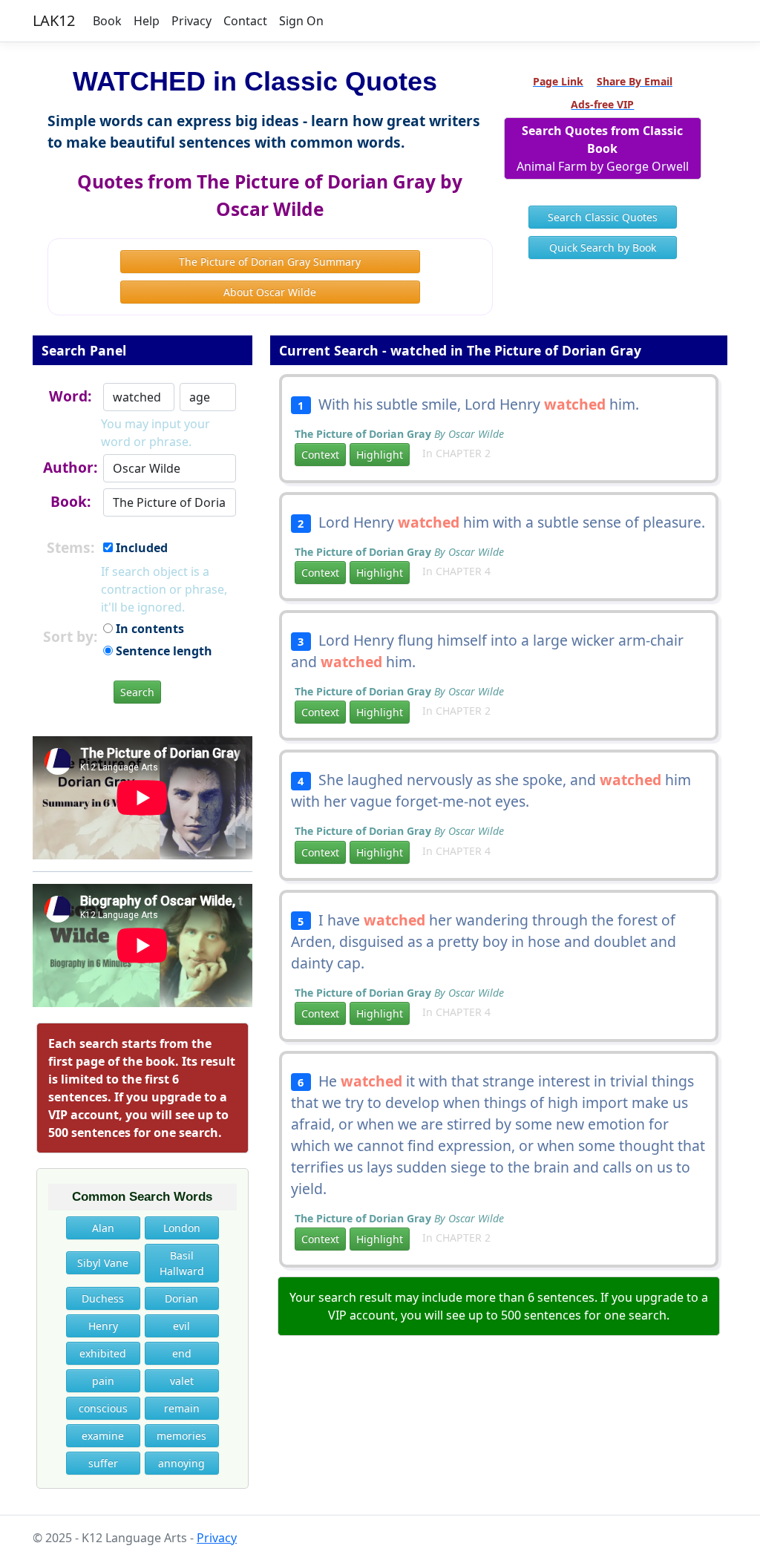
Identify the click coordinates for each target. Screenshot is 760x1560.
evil (181, 1326)
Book (107, 21)
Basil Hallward (182, 1263)
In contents (148, 628)
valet (182, 1381)
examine (103, 1436)
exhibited (102, 1353)
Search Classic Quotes (603, 217)
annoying (181, 1463)
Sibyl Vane (102, 1263)
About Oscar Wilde (269, 292)
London (181, 1228)
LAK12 (54, 20)
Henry (103, 1326)
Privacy (191, 21)
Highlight (379, 455)
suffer (103, 1463)
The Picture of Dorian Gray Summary (270, 262)
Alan (103, 1228)
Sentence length (162, 651)
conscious (103, 1408)
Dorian (181, 1298)
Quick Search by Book (602, 247)
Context (320, 455)
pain (103, 1381)
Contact (245, 21)
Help (147, 21)
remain (182, 1408)
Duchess (103, 1298)
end (181, 1353)
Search (137, 692)
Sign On (301, 21)
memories (181, 1436)
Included (140, 548)
